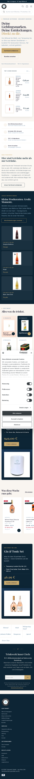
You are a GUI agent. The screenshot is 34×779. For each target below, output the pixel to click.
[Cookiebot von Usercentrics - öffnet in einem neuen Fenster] (20, 353)
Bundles (4, 722)
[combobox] (17, 12)
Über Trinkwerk (5, 744)
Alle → (28, 71)
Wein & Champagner (7, 711)
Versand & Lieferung (7, 729)
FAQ (3, 735)
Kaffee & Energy (6, 718)
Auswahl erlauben (17, 419)
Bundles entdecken (11, 582)
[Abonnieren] (27, 677)
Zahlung (4, 733)
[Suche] (4, 12)
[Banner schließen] (31, 352)
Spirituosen (4, 713)
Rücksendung (5, 731)
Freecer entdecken (11, 444)
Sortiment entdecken (11, 51)
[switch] (29, 389)
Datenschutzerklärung (17, 687)
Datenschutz (5, 757)
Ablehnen (17, 424)
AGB (3, 755)
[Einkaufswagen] (27, 6)
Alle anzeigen (28, 492)
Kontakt (3, 738)
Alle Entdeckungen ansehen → (14, 220)
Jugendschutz (5, 762)
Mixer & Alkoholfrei (6, 716)
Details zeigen (23, 407)
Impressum (4, 753)
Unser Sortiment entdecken (13, 185)
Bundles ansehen (10, 56)
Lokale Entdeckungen (7, 720)
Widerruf (4, 760)
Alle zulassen (17, 413)
